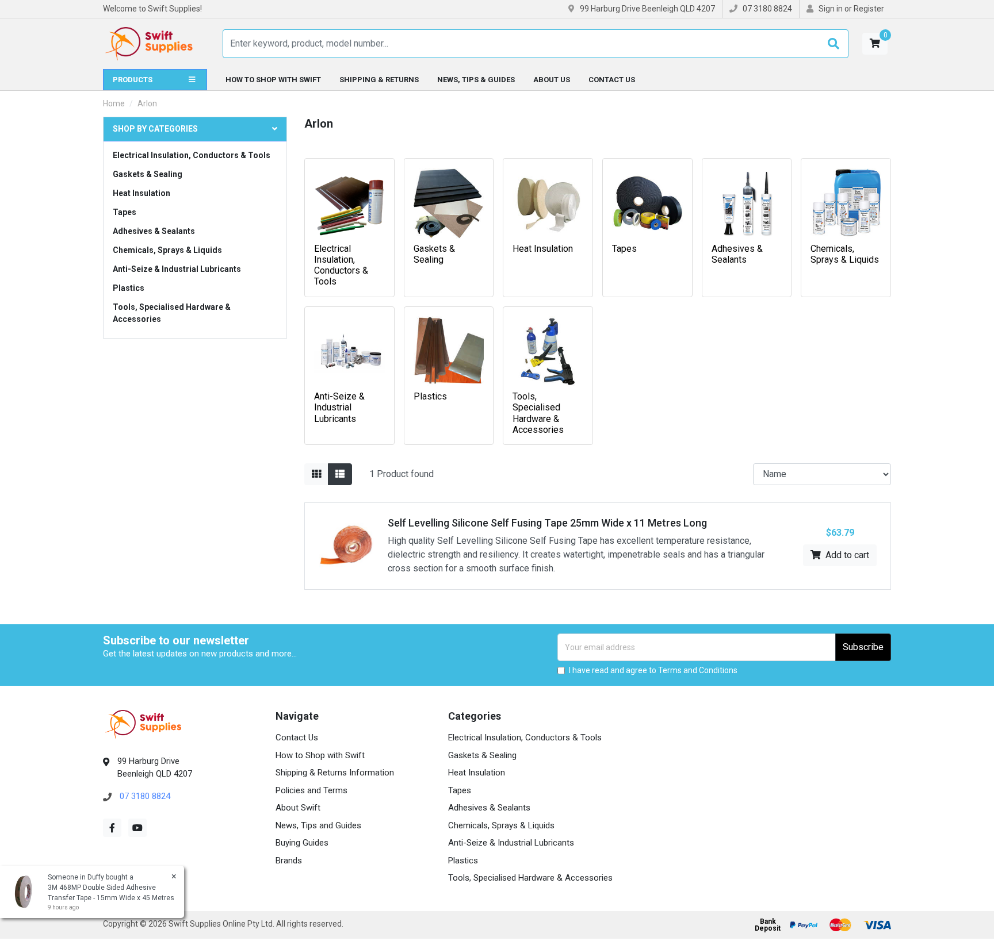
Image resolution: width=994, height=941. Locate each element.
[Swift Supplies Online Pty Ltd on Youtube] (137, 828)
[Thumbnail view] (316, 474)
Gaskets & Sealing (147, 174)
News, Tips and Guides (318, 825)
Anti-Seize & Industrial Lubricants (177, 269)
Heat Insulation (141, 193)
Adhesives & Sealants (154, 231)
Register (869, 8)
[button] (875, 44)
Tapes (124, 212)
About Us (551, 79)
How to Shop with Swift (273, 79)
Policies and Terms (311, 790)
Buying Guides (302, 843)
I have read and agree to (653, 670)
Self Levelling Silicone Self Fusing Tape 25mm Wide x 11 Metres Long (547, 523)
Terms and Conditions (697, 670)
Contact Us (611, 79)
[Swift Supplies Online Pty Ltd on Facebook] (112, 828)
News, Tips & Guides (476, 79)
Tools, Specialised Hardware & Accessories (172, 313)
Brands (289, 860)
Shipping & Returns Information (335, 772)
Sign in (831, 8)
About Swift (298, 807)
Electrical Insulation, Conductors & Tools (191, 155)
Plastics (128, 288)
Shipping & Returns (379, 79)
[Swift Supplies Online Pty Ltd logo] (149, 43)
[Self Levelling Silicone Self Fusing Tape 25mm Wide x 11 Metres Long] (346, 545)
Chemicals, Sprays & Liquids (167, 250)
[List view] (340, 474)
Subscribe (863, 647)
